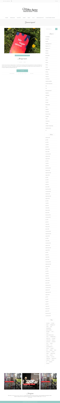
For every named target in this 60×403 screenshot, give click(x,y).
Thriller (47, 118)
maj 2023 (47, 182)
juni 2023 (47, 179)
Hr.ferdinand (53, 341)
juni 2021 (47, 219)
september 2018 (48, 264)
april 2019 (47, 254)
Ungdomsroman (48, 128)
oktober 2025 (48, 137)
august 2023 (48, 175)
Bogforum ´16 (48, 46)
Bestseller (52, 323)
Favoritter (19, 17)
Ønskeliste (47, 363)
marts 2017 (47, 306)
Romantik (47, 111)
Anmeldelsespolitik (40, 17)
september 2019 (48, 247)
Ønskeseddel (48, 104)
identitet (51, 343)
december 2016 (48, 313)
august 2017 (48, 294)
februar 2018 (48, 280)
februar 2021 (48, 226)
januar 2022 (47, 212)
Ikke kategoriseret (21, 55)
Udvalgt (47, 123)
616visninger (31, 73)
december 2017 (48, 285)
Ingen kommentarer (12, 73)
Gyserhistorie (48, 341)
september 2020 (48, 233)
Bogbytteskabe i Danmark (50, 17)
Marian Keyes (48, 351)
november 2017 (48, 287)
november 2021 (48, 217)
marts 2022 (47, 207)
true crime (52, 356)
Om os (33, 17)
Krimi (46, 97)
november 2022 (48, 191)
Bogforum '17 (48, 48)
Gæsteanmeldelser (49, 81)
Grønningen (53, 338)
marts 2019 (47, 257)
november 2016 (48, 315)
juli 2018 (47, 268)
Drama (17, 55)
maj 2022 (47, 203)
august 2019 (48, 250)
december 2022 (48, 189)
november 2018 (48, 261)
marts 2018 (47, 278)
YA (46, 361)
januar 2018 (47, 282)
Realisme (27, 55)
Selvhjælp (47, 116)
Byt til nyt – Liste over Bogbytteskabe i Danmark (11, 385)
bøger (51, 326)
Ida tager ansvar (22, 59)
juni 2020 (47, 238)
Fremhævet (47, 78)
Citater (47, 60)
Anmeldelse (48, 323)
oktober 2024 (48, 156)
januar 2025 (47, 151)
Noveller (47, 102)
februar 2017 (48, 308)
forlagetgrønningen (52, 336)
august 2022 (48, 198)
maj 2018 (47, 273)
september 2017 (48, 292)
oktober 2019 (48, 245)
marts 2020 (47, 240)
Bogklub (47, 50)
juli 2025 (47, 139)
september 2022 (48, 196)
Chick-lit (47, 57)
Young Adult (50, 361)
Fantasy (47, 71)
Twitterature (48, 121)
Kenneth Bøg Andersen (49, 346)
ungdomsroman (54, 358)
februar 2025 (48, 149)
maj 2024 (47, 163)
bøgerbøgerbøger (48, 328)
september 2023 (48, 172)
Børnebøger (48, 55)
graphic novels (48, 338)
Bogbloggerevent (48, 43)
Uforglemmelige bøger (49, 125)
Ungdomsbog (48, 358)
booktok (47, 326)
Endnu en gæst (27, 386)
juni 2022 (47, 200)
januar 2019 (47, 259)
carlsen (52, 331)
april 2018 (47, 275)
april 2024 (47, 165)
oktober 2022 (48, 193)
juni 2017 (47, 299)
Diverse (24, 17)
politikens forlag (53, 353)
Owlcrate (53, 351)
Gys (46, 88)
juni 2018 (47, 271)
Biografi (47, 41)
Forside (6, 17)
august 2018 (48, 266)
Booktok (47, 53)
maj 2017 (47, 301)
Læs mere (22, 70)
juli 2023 (47, 177)
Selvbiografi (47, 356)
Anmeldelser (12, 17)
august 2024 (48, 158)
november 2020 (48, 231)
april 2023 (47, 184)
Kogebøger (47, 95)
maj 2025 (47, 144)
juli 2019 (47, 252)
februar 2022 (48, 210)
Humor (47, 343)
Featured (47, 76)
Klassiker (47, 348)
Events (29, 17)
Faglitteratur (48, 69)
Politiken (47, 353)
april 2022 (47, 205)
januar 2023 (47, 186)
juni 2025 (47, 142)
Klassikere (52, 348)
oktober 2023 (48, 170)
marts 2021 (47, 224)
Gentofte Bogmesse (49, 83)
